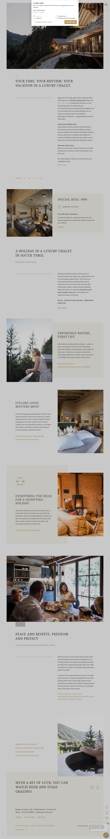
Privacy (35, 12)
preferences (62, 16)
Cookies (41, 12)
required (39, 16)
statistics (38, 18)
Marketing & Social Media (66, 18)
